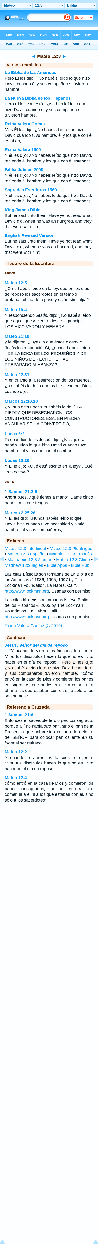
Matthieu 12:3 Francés (70, 554)
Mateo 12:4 (16, 777)
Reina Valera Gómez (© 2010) (33, 625)
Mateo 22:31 (17, 374)
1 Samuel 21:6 (19, 714)
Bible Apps (57, 565)
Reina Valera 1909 (23, 149)
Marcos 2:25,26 (20, 512)
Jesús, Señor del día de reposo (36, 645)
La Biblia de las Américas (30, 72)
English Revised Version (29, 235)
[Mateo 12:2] (6, 569)
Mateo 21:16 (17, 336)
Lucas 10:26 (17, 460)
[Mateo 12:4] (92, 569)
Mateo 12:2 (16, 751)
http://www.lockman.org (27, 591)
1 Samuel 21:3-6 (21, 491)
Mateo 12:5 (16, 282)
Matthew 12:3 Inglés (24, 565)
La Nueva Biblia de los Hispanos (38, 98)
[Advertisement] (49, 844)
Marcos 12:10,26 (21, 401)
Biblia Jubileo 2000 (24, 169)
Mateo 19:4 (16, 309)
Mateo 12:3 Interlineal (25, 548)
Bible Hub (80, 565)
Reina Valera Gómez (25, 124)
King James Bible (22, 209)
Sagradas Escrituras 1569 (31, 189)
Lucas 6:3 (14, 433)
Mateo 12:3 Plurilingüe (71, 548)
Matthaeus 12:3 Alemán (29, 559)
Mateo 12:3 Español (26, 554)
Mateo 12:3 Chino (73, 559)
